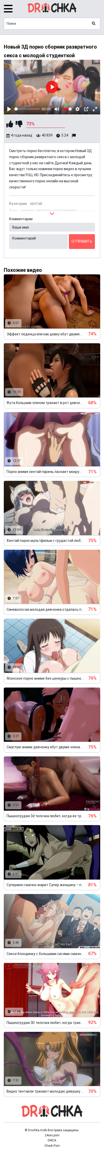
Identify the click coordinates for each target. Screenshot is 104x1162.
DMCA (52, 1140)
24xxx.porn (52, 1135)
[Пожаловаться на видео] (74, 135)
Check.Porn (52, 1146)
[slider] (27, 109)
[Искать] (93, 24)
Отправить (81, 241)
